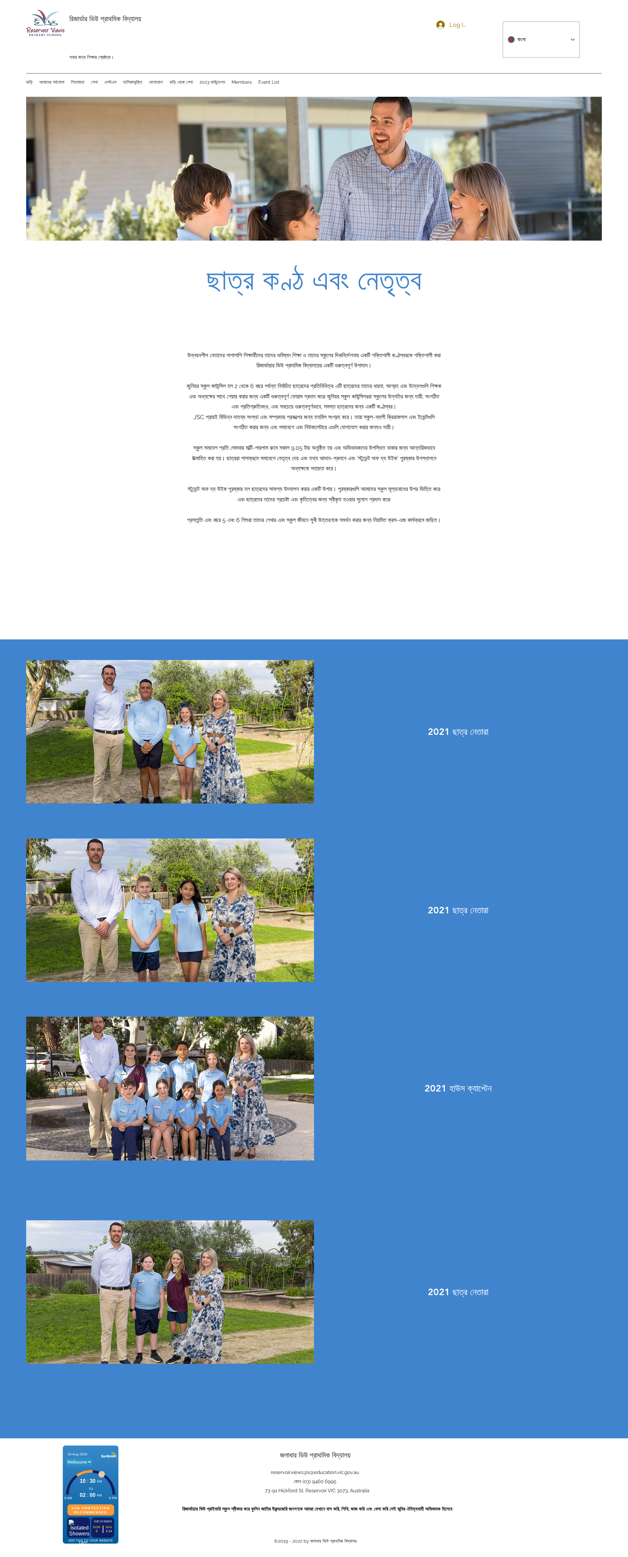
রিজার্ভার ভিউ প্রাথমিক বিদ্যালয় (105, 18)
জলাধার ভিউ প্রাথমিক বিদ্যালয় (315, 1455)
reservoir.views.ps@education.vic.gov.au (315, 1472)
